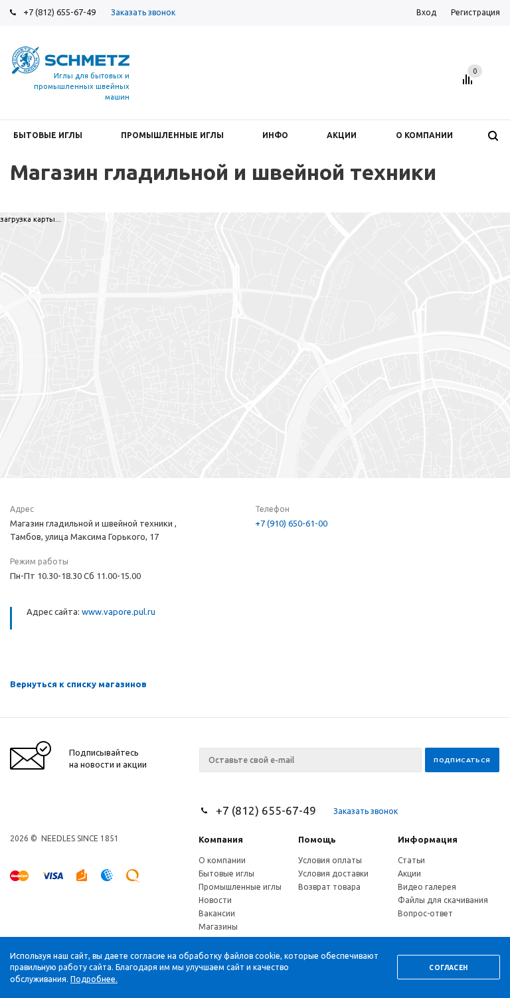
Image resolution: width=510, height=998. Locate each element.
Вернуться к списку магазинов (78, 684)
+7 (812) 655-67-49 (59, 12)
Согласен (448, 967)
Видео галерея (427, 886)
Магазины (218, 926)
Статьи (411, 860)
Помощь (317, 839)
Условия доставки (333, 873)
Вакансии (217, 913)
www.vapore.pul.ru (118, 611)
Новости (215, 900)
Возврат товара (329, 886)
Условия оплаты (330, 860)
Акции (409, 873)
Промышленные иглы (240, 886)
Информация (428, 839)
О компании (222, 860)
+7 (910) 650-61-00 (291, 523)
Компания (221, 839)
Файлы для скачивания (443, 900)
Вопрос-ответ (425, 913)
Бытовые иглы (226, 873)
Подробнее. (94, 979)
